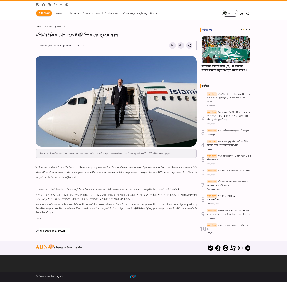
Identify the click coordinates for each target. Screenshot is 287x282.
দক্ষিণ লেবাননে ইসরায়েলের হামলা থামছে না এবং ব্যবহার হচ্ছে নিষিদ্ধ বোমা (228, 183)
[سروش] (218, 248)
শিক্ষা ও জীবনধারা (112, 13)
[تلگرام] (247, 248)
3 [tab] (246, 29)
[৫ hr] (226, 49)
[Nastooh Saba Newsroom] (134, 276)
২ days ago (211, 135)
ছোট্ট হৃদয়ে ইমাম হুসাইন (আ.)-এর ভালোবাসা (228, 170)
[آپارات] (233, 248)
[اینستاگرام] (240, 248)
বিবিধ (152, 13)
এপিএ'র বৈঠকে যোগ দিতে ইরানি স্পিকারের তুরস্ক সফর (77, 35)
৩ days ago (211, 105)
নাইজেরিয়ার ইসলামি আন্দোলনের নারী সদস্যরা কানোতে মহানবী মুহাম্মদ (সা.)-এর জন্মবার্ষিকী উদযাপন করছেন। (229, 98)
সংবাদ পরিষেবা (49, 27)
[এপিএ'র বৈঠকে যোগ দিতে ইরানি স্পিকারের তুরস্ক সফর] (116, 101)
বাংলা (229, 13)
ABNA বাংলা (45, 13)
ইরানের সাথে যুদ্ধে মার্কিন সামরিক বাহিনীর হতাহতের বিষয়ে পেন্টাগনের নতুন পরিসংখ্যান (227, 143)
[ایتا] (225, 248)
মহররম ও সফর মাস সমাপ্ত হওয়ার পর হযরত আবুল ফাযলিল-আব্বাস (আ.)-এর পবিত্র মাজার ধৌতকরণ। (228, 212)
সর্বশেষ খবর (207, 29)
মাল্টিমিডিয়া (86, 13)
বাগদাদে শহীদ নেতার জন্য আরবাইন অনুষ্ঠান (228, 130)
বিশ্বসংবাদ (72, 13)
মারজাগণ (99, 13)
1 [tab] (241, 29)
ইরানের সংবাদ (61, 27)
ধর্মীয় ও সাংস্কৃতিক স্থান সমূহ (135, 13)
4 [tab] (249, 29)
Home (38, 27)
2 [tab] (243, 29)
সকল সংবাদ (60, 13)
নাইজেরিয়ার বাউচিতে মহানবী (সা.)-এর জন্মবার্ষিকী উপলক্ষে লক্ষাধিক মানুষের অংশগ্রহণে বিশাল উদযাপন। (224, 68)
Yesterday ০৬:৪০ (213, 204)
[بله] (210, 248)
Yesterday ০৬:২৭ (213, 189)
